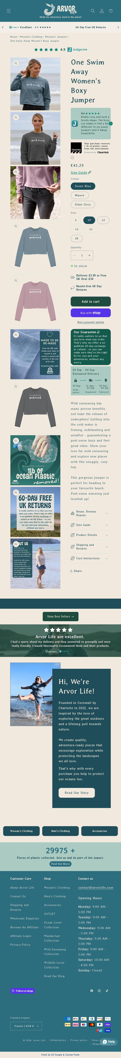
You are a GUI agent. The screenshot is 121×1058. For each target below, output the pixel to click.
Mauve (80, 195)
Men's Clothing (55, 896)
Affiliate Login (20, 936)
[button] (8, 10)
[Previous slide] (3, 27)
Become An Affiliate (24, 927)
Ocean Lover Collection (53, 925)
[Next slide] (118, 27)
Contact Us (18, 896)
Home (13, 36)
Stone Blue (83, 186)
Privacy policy (78, 1040)
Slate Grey (83, 204)
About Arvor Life (22, 887)
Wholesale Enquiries (24, 918)
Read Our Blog (54, 976)
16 (93, 230)
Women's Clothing (31, 36)
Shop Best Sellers (58, 616)
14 (79, 230)
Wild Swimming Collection (55, 952)
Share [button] (78, 571)
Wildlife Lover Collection (54, 965)
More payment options (90, 322)
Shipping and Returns (19, 907)
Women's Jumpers (56, 36)
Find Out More (60, 864)
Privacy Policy (20, 944)
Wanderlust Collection (52, 938)
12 (103, 220)
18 (76, 238)
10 (89, 220)
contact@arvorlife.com (95, 887)
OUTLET (49, 913)
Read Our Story (77, 792)
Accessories (52, 905)
